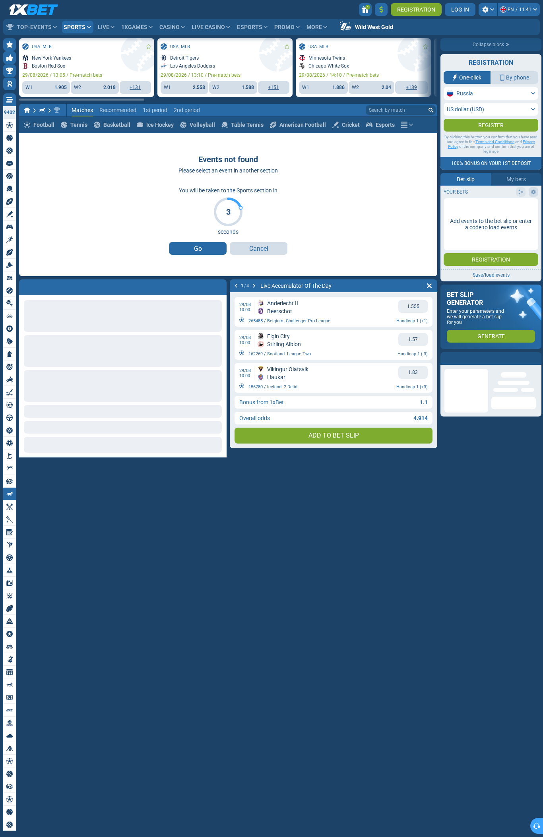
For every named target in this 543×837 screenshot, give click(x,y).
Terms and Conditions (494, 157)
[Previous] (25, 286)
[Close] (535, 374)
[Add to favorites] (149, 46)
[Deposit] (381, 9)
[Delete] (218, 286)
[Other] (407, 125)
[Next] (46, 286)
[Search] (431, 110)
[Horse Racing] (42, 110)
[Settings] (488, 9)
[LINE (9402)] (27, 110)
